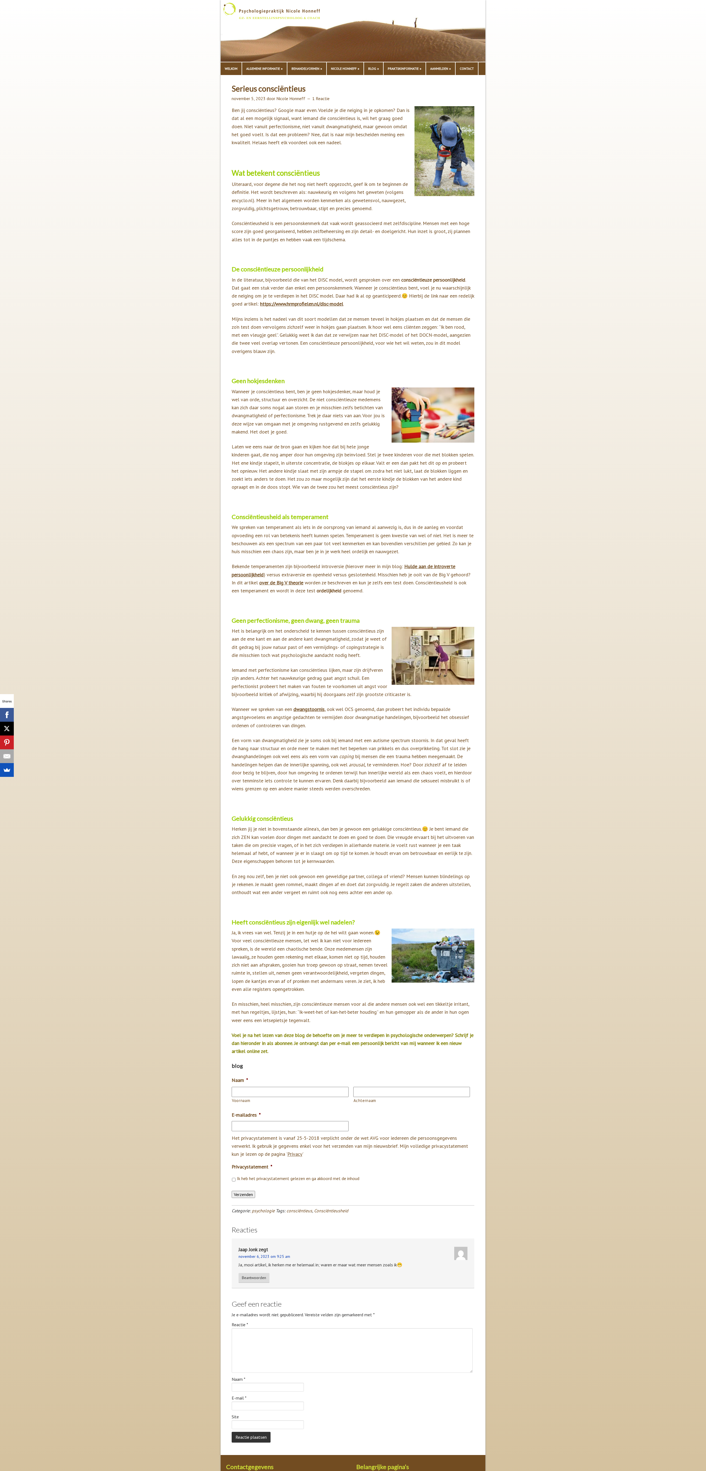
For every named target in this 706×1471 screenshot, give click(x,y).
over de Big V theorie (281, 582)
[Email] (7, 756)
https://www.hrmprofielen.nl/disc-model (301, 304)
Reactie (240, 1324)
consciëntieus (299, 1210)
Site (235, 1416)
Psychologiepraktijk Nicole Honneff (278, 32)
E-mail (239, 1398)
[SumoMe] (7, 770)
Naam (238, 1379)
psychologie (263, 1210)
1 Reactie (321, 98)
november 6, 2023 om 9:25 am (264, 1256)
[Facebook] (7, 715)
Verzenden (243, 1194)
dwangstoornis (309, 709)
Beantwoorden (254, 1277)
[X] (7, 729)
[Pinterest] (7, 742)
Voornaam (241, 1100)
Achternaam (365, 1100)
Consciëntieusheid (331, 1210)
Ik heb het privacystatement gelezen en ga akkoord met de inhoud (298, 1178)
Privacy (294, 1154)
